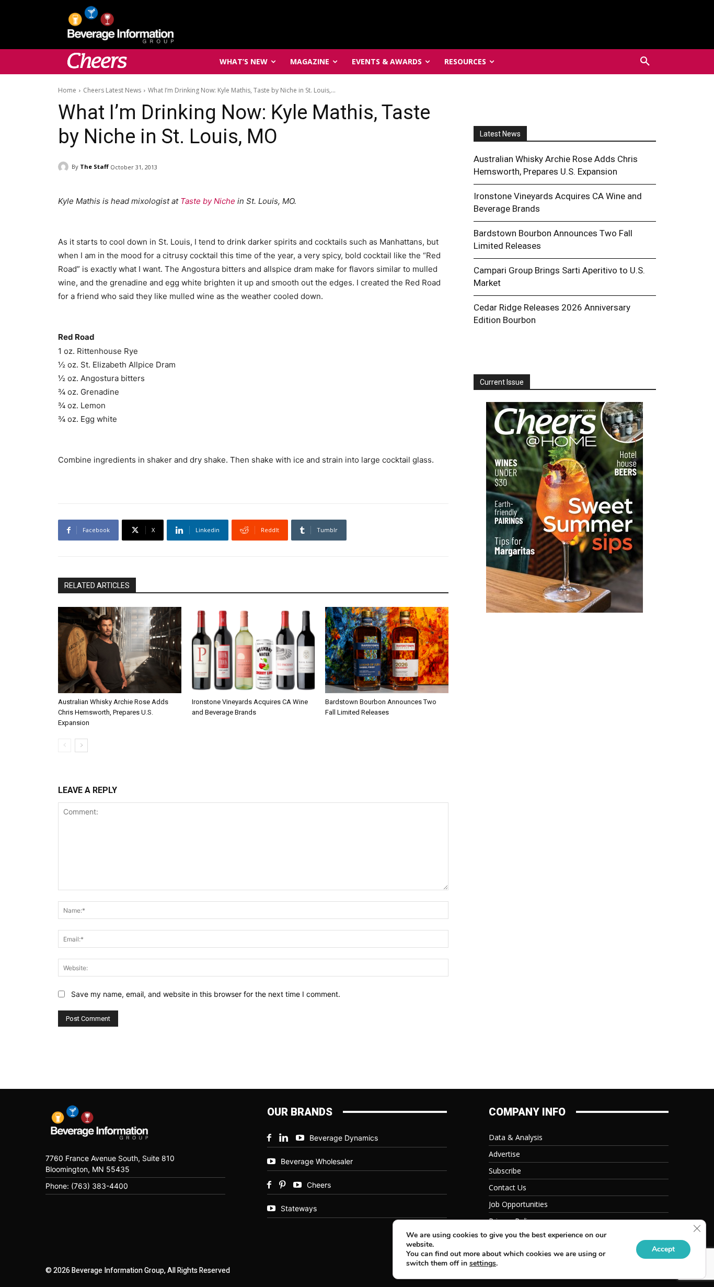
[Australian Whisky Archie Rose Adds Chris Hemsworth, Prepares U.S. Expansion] (119, 650)
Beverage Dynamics (343, 1137)
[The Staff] (65, 167)
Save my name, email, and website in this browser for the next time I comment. (205, 994)
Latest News (500, 134)
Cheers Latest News (112, 90)
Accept (663, 1249)
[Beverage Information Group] (155, 24)
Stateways (299, 1208)
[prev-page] (64, 745)
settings (482, 1263)
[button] (645, 61)
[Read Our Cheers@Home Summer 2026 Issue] (564, 509)
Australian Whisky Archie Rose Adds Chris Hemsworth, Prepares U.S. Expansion (113, 712)
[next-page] (81, 745)
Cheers (319, 1184)
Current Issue (502, 382)
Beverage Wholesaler (317, 1161)
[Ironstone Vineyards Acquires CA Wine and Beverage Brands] (253, 650)
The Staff (94, 166)
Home (67, 90)
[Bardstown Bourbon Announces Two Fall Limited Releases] (386, 650)
